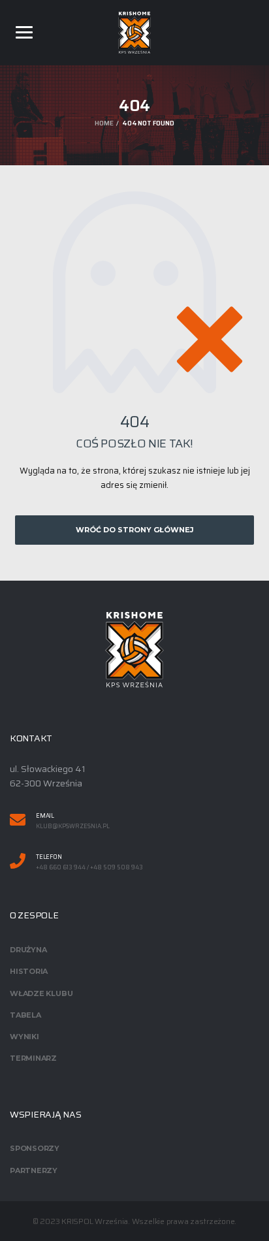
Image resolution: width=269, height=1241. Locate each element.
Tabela (25, 1015)
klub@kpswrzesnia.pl (73, 826)
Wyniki (24, 1036)
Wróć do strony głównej (135, 529)
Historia (29, 971)
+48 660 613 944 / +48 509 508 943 (89, 867)
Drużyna (28, 949)
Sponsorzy (34, 1148)
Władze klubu (41, 993)
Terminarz (33, 1058)
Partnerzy (33, 1170)
